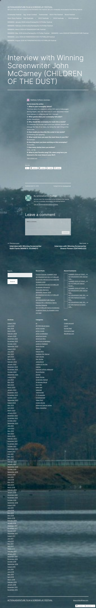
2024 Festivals (58, 18)
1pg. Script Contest (30, 15)
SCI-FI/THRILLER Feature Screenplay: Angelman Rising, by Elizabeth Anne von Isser (48, 310)
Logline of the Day (41, 364)
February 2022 (12, 438)
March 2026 (11, 331)
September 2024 (13, 374)
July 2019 (11, 477)
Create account (69, 323)
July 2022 (11, 426)
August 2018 (11, 505)
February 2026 (12, 333)
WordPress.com (69, 333)
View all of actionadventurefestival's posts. (46, 204)
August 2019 (11, 474)
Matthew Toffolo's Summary (40, 100)
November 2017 (13, 528)
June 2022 (11, 428)
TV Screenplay (40, 395)
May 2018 (11, 513)
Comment (65, 232)
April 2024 (11, 385)
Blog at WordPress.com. (80, 600)
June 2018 (11, 510)
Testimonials (43, 15)
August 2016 (11, 567)
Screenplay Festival (14, 15)
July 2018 (11, 508)
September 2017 (13, 533)
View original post (32, 158)
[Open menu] (35, 18)
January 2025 (12, 364)
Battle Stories (40, 346)
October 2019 (12, 469)
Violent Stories (40, 403)
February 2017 (12, 551)
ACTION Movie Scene (42, 326)
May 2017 (11, 544)
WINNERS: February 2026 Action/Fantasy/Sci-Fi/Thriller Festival (30, 26)
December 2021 (12, 441)
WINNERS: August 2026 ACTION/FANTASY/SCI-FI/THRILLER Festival (32, 40)
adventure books (41, 336)
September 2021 (13, 449)
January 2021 (12, 464)
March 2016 (11, 579)
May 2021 (11, 456)
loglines (38, 367)
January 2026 (12, 336)
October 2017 (12, 531)
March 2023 (11, 410)
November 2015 (13, 590)
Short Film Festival (56, 15)
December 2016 (12, 556)
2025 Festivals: (73, 18)
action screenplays (42, 333)
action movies (40, 328)
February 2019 (12, 490)
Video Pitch (39, 400)
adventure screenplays (43, 341)
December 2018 (12, 495)
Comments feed (69, 331)
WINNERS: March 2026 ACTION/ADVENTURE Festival (26, 29)
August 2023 (12, 403)
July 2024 (11, 380)
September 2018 (13, 503)
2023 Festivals (43, 18)
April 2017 (11, 546)
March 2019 (11, 487)
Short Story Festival (14, 18)
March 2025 (11, 359)
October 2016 (12, 561)
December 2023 (13, 392)
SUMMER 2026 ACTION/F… (77, 274)
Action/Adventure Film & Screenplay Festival (30, 7)
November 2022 (13, 418)
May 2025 (11, 354)
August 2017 (11, 536)
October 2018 (12, 500)
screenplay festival (42, 380)
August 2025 (12, 349)
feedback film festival (42, 354)
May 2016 (11, 574)
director (38, 349)
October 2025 (12, 344)
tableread (39, 390)
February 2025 (12, 362)
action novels (40, 331)
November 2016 (13, 559)
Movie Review (40, 372)
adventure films (41, 339)
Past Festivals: (28, 18)
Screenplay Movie (41, 382)
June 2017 (11, 541)
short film (39, 385)
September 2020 (13, 467)
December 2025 (13, 339)
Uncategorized (66, 186)
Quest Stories (40, 377)
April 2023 (11, 408)
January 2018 (12, 523)
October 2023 (12, 397)
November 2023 (13, 395)
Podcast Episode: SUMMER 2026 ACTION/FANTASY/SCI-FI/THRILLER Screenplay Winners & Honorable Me (47, 277)
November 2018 (13, 497)
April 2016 (11, 577)
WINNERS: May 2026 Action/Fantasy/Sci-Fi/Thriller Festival (28, 33)
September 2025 (13, 346)
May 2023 (11, 405)
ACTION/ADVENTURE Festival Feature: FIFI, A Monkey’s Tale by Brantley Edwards (46, 302)
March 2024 (11, 387)
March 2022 (11, 436)
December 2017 (12, 526)
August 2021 (11, 451)
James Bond (40, 362)
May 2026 (11, 328)
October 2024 (12, 372)
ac (36, 323)
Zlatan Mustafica (41, 408)
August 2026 (12, 323)
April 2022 (11, 433)
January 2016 (12, 585)
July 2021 (11, 454)
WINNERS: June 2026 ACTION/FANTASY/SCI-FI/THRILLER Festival (31, 37)
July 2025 (11, 351)
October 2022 (12, 421)
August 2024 (12, 377)
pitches (38, 374)
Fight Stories (40, 356)
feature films (40, 351)
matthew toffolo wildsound (44, 369)
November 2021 (13, 444)
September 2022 (13, 423)
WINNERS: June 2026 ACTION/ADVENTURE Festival (69, 33)
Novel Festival (70, 15)
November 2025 (13, 341)
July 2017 (10, 538)
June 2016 (11, 572)
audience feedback (42, 344)
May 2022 (11, 431)
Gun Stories (39, 359)
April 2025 (11, 356)
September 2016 (13, 564)
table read (39, 387)
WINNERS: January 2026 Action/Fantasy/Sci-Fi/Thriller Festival (30, 22)
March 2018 (11, 518)
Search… (10, 271)
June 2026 (11, 326)
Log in (66, 326)
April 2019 (11, 485)
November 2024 (13, 369)
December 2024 (13, 367)
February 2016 (12, 582)
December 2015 (12, 587)
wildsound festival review (44, 405)
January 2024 (12, 390)
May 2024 (11, 382)
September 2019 (13, 472)
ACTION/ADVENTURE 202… (77, 295)
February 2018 (12, 520)
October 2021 (12, 446)
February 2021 (12, 462)
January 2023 (12, 413)
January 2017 (12, 554)
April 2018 (11, 515)
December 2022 (13, 415)
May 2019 (11, 482)
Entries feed (68, 328)
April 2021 (11, 459)
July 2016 (11, 569)
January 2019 (12, 492)
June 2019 (11, 479)
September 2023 (13, 400)
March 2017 (11, 549)
